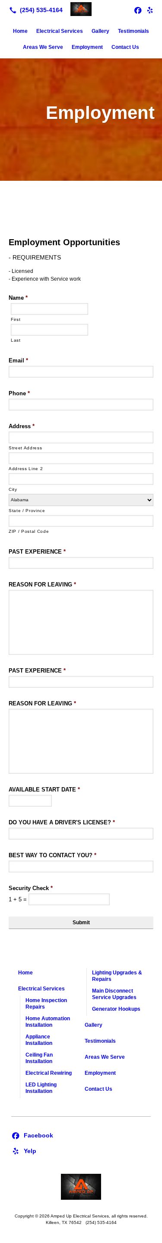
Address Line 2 (26, 468)
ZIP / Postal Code (29, 531)
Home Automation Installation (47, 1022)
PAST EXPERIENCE (37, 551)
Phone (19, 393)
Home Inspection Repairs (46, 1003)
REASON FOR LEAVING (42, 584)
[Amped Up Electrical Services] (81, 9)
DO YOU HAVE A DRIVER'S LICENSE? (62, 822)
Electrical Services (59, 31)
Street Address (25, 447)
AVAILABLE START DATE (44, 789)
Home (20, 31)
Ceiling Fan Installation (39, 1058)
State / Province (27, 510)
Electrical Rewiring (48, 1073)
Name (18, 298)
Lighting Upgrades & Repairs (117, 976)
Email (18, 360)
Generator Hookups (116, 1009)
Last (16, 340)
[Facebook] (32, 1135)
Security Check (31, 888)
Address (22, 426)
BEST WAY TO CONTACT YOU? (52, 855)
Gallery (100, 31)
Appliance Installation (38, 1040)
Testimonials (133, 31)
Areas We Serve (43, 47)
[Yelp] (150, 10)
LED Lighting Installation (41, 1088)
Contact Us (125, 47)
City (13, 489)
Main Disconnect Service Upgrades (114, 994)
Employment (87, 47)
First (15, 319)
